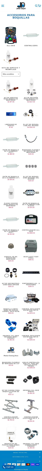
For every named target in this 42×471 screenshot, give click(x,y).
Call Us (9, 467)
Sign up (20, 461)
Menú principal (20, 452)
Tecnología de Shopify (21, 469)
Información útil (20, 456)
